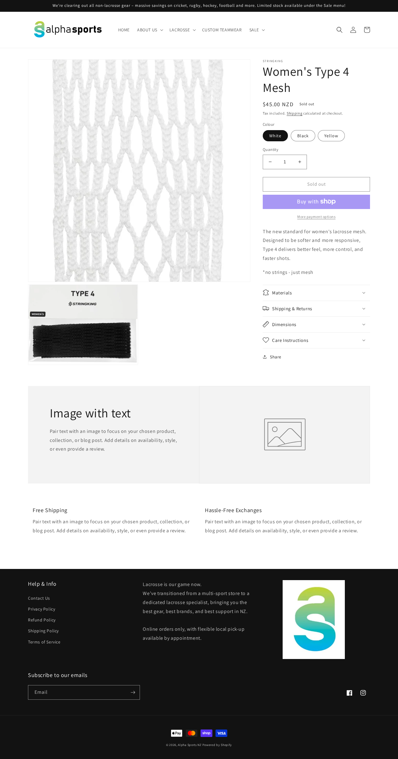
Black (303, 136)
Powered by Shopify (217, 745)
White (275, 136)
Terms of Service (44, 642)
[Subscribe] (133, 692)
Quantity (270, 149)
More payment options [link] (316, 216)
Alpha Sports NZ (189, 745)
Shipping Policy (43, 631)
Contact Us (39, 598)
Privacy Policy (41, 609)
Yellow (331, 136)
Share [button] (275, 356)
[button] (149, 29)
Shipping (295, 113)
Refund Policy (42, 620)
